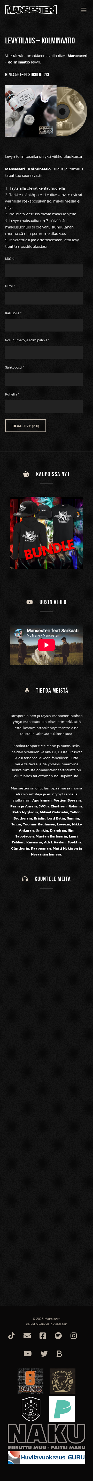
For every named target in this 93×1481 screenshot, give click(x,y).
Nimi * (10, 286)
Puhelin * (12, 394)
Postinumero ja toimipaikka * (27, 340)
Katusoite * (13, 313)
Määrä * (11, 258)
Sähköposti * (14, 367)
